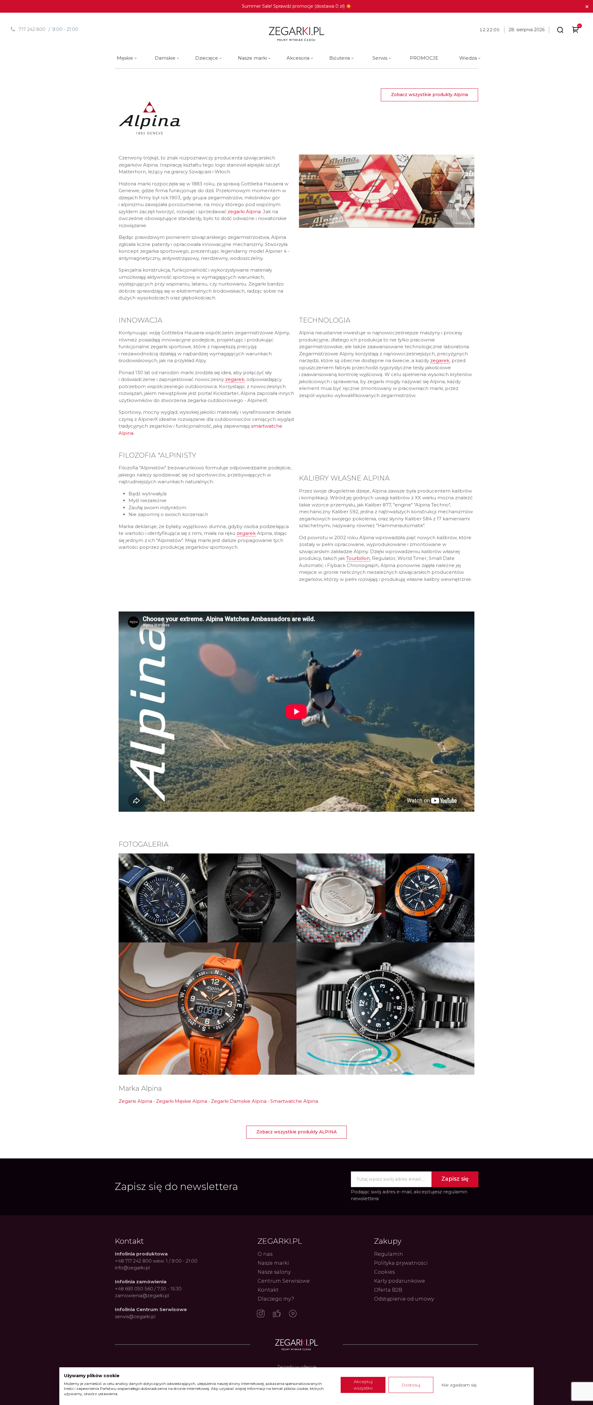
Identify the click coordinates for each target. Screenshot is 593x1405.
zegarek (234, 379)
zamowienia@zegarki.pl (142, 1295)
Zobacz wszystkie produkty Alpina (429, 94)
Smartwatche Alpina (294, 1101)
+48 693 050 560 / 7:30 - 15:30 (148, 1289)
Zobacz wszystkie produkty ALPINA (296, 1132)
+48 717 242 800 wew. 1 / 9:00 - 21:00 (156, 1261)
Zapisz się (455, 1178)
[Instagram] (260, 1314)
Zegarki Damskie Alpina (239, 1101)
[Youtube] (292, 1314)
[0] (575, 31)
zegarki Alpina (244, 211)
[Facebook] (276, 1314)
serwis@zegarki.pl (135, 1316)
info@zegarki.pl (132, 1268)
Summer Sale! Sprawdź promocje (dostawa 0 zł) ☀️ (296, 6)
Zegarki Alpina (135, 1101)
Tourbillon (358, 558)
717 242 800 (32, 29)
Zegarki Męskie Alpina (181, 1101)
